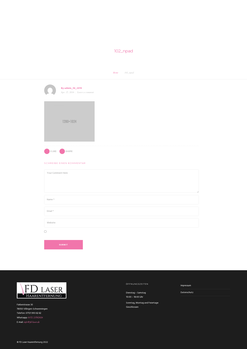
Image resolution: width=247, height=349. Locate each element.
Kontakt (237, 15)
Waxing (164, 15)
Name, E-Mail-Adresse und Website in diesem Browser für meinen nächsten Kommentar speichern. (104, 236)
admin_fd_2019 (73, 88)
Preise (206, 15)
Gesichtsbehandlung (185, 15)
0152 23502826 (35, 317)
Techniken (126, 15)
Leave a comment (85, 92)
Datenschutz (187, 292)
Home (115, 72)
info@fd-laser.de (32, 321)
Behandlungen (145, 15)
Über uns (110, 15)
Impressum (186, 286)
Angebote (221, 15)
